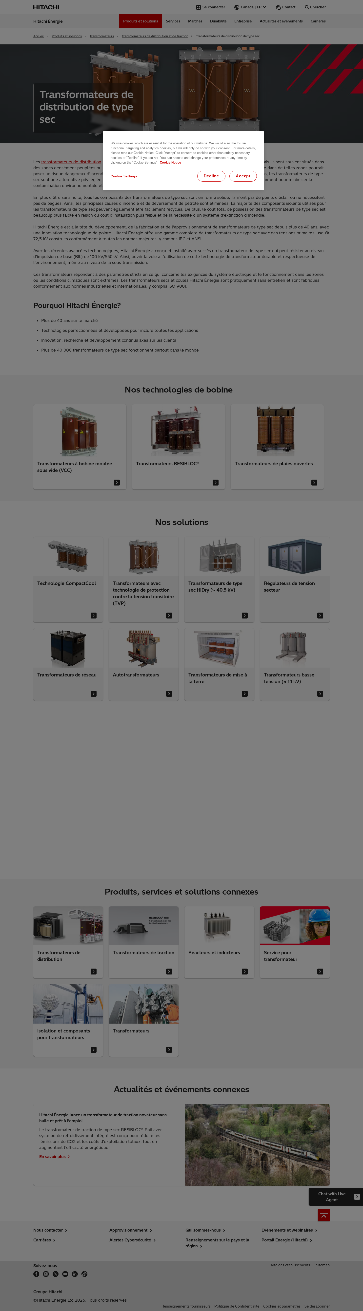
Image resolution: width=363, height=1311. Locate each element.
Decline (211, 176)
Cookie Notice (170, 162)
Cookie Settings (124, 176)
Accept (243, 176)
